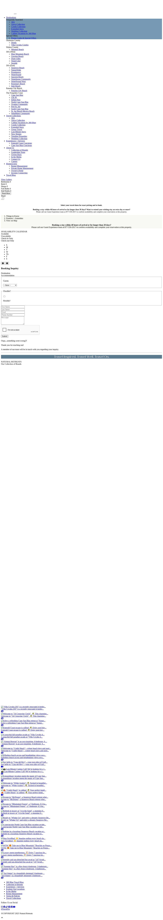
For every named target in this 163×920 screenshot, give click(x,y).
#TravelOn (5, 909)
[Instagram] (2, 907)
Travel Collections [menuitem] (13, 116)
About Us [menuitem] (10, 148)
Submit (4, 336)
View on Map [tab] (11, 221)
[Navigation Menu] (15, 13)
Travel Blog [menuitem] (11, 175)
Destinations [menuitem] (11, 17)
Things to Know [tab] (12, 216)
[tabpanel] (81, 226)
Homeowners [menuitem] (11, 164)
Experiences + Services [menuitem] (15, 141)
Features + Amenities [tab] (14, 218)
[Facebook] (4, 907)
